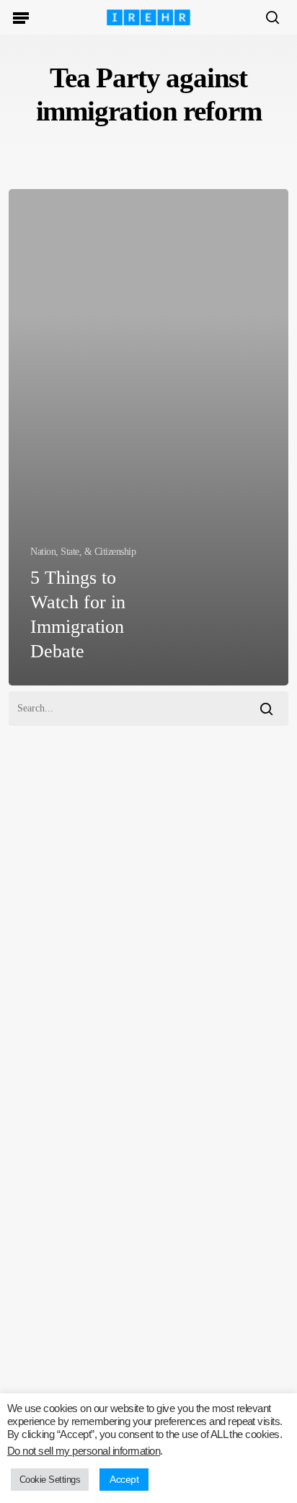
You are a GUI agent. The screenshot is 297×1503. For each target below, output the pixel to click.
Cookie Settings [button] (49, 1479)
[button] (21, 17)
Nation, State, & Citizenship (83, 551)
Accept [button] (124, 1479)
